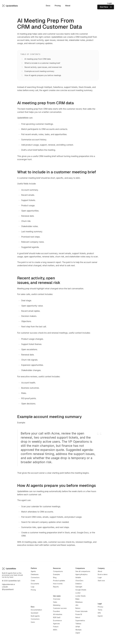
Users (33, 622)
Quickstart (34, 613)
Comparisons (58, 571)
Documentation (36, 610)
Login (109, 3)
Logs (32, 587)
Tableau (78, 624)
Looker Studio (80, 596)
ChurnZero (79, 581)
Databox (78, 584)
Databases (35, 574)
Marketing (56, 605)
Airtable (78, 577)
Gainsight (78, 587)
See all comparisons (82, 571)
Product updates (59, 581)
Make (77, 599)
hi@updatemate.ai (8, 584)
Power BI (78, 614)
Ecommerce (57, 620)
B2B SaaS (56, 617)
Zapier (77, 633)
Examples (56, 574)
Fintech (55, 627)
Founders (56, 611)
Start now (101, 581)
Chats (33, 581)
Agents (33, 571)
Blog (54, 577)
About (67, 6)
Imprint (100, 616)
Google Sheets (80, 590)
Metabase (79, 602)
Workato (78, 630)
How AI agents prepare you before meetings (42, 75)
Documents (35, 584)
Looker (78, 593)
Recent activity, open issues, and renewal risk (43, 67)
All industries (57, 614)
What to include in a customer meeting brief (42, 63)
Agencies (56, 624)
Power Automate (81, 611)
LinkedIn (5, 587)
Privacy (100, 607)
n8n (76, 605)
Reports (56, 587)
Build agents (35, 616)
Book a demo (103, 574)
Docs (48, 6)
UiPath (77, 627)
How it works (58, 584)
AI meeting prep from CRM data (37, 59)
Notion (77, 608)
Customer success (60, 608)
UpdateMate (12, 6)
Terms (100, 610)
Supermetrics (80, 620)
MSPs (55, 630)
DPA (99, 613)
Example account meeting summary (39, 71)
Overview (56, 599)
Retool (77, 617)
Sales (55, 602)
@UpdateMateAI (8, 589)
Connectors (35, 577)
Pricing (58, 6)
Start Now (104, 7)
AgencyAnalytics (81, 574)
